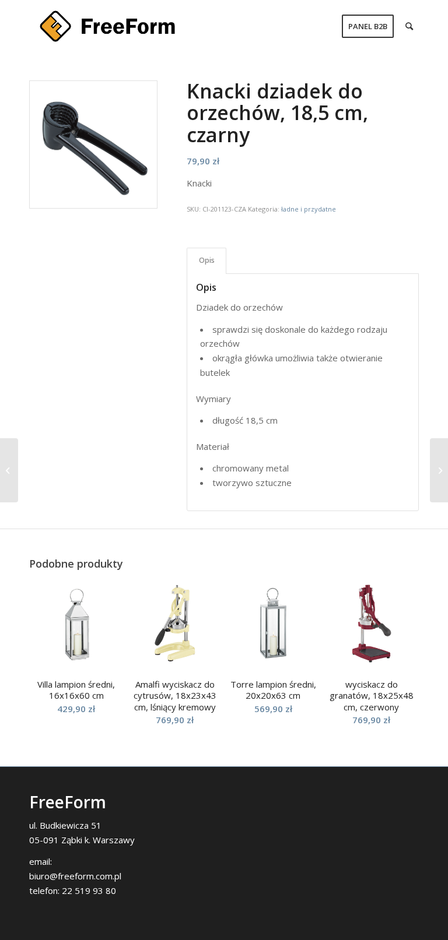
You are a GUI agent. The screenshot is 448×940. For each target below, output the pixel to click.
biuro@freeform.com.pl (75, 876)
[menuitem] (368, 26)
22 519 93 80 (89, 890)
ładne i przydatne (308, 209)
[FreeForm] (107, 26)
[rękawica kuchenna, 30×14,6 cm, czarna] (9, 470)
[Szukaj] (409, 26)
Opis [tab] (207, 260)
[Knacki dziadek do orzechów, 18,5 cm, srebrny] (439, 470)
